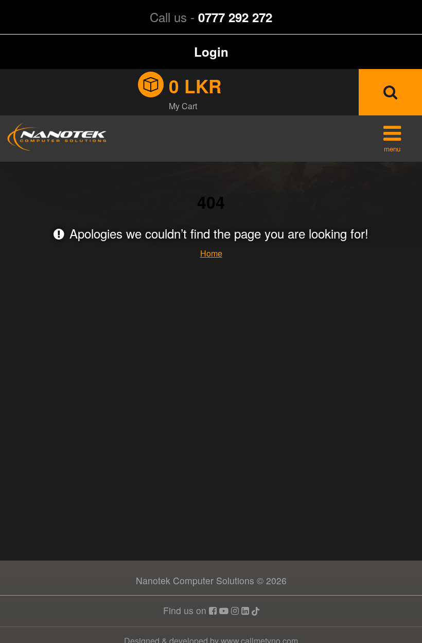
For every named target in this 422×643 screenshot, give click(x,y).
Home (211, 253)
